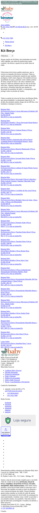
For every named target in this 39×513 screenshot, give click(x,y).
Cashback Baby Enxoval (13, 370)
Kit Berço (8, 45)
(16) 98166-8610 (21, 27)
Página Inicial (9, 42)
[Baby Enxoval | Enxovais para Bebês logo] (7, 11)
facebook (8, 402)
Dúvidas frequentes (11, 372)
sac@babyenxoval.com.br (13, 391)
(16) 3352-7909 (7, 27)
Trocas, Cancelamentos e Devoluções (17, 382)
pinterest (8, 410)
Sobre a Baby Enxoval (12, 380)
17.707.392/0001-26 (7, 508)
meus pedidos (5, 25)
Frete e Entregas (10, 376)
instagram (8, 406)
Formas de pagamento (12, 374)
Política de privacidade (12, 378)
